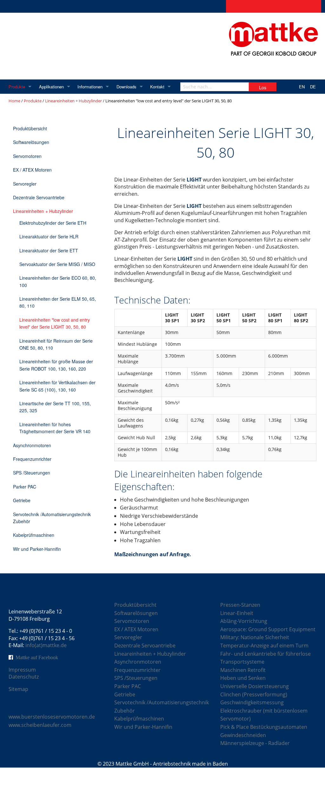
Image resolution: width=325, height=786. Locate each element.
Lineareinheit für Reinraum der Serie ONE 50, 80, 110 (56, 344)
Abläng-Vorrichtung (243, 621)
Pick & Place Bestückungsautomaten (263, 726)
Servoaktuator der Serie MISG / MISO (57, 264)
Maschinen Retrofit (243, 669)
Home (14, 101)
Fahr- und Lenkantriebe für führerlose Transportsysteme (265, 658)
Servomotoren (27, 156)
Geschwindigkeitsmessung (252, 702)
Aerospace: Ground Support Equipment (267, 629)
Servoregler (24, 184)
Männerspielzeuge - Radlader (255, 743)
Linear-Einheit (236, 613)
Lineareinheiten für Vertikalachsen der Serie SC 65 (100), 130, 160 (57, 386)
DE (313, 87)
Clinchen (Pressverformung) (253, 694)
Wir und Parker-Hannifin (37, 549)
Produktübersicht (30, 128)
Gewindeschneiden (243, 735)
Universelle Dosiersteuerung (254, 686)
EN (302, 87)
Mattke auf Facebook (37, 657)
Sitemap (18, 689)
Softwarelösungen (31, 142)
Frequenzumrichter (32, 459)
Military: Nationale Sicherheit (254, 637)
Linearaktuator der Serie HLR (48, 236)
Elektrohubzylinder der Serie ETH (52, 223)
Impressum (22, 669)
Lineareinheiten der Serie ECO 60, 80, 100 (57, 281)
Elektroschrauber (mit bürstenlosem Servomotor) (264, 714)
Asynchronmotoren (32, 445)
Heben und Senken (243, 677)
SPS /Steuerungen (31, 472)
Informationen (90, 87)
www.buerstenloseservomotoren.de (52, 716)
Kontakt (157, 87)
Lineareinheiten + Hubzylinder (73, 101)
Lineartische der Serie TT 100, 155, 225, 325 (55, 407)
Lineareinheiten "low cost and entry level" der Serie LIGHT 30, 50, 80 (54, 323)
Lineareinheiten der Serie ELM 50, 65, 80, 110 (57, 302)
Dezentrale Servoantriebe (38, 197)
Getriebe (21, 500)
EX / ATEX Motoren (32, 170)
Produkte (17, 87)
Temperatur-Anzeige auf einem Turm (264, 645)
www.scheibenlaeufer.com (40, 724)
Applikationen (51, 87)
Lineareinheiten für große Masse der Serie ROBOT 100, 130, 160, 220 (56, 365)
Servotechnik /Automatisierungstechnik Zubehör (52, 517)
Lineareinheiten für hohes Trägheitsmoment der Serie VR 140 (54, 427)
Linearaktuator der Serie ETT (48, 250)
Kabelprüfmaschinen (33, 535)
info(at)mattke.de (46, 645)
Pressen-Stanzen (240, 604)
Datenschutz (24, 676)
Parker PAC (24, 486)
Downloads (126, 87)
